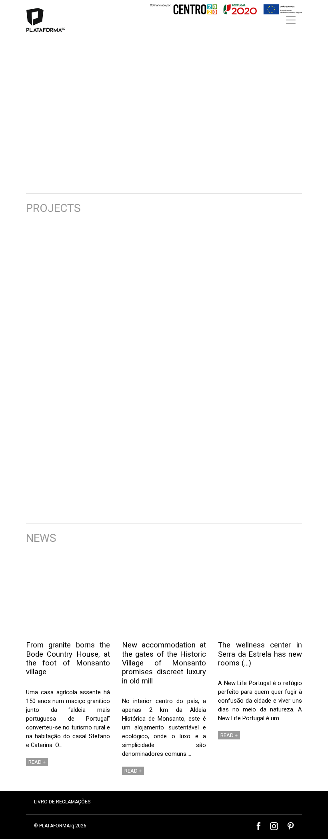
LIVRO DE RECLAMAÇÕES (62, 802)
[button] (14, 113)
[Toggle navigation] (291, 20)
